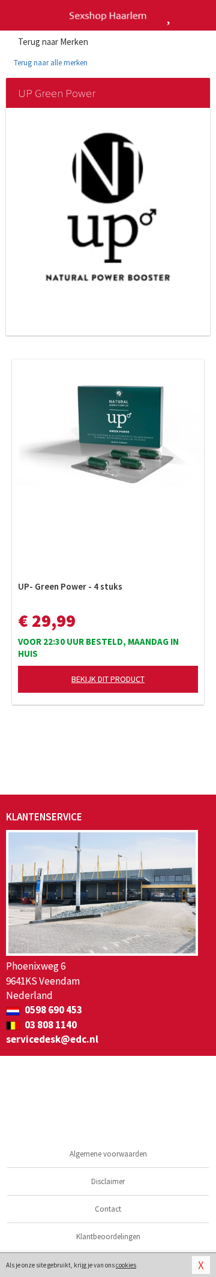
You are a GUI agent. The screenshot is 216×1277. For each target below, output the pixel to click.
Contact (108, 1209)
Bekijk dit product (108, 679)
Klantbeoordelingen (108, 1236)
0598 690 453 (52, 1009)
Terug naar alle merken (50, 63)
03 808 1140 (50, 1024)
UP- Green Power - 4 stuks (70, 586)
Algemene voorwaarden (108, 1154)
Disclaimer (108, 1181)
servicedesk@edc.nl (52, 1039)
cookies (126, 1265)
